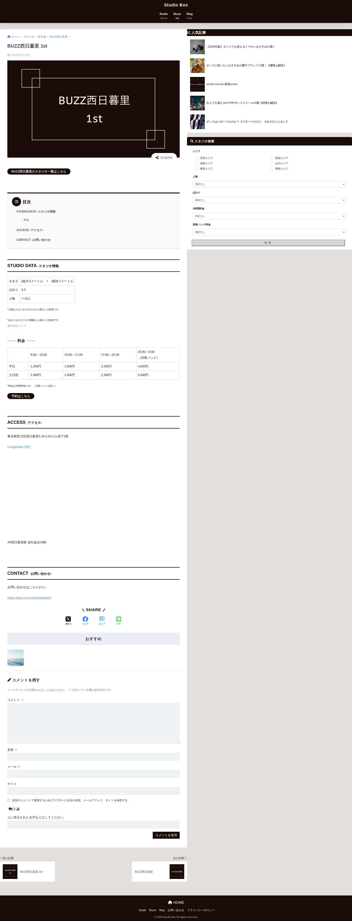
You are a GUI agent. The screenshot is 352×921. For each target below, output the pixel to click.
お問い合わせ (176, 910)
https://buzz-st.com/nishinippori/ (29, 598)
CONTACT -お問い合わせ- (33, 239)
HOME (178, 902)
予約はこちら (20, 396)
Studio (164, 15)
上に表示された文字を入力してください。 (37, 817)
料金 (26, 219)
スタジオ (28, 36)
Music (177, 15)
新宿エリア (281, 158)
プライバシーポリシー (201, 910)
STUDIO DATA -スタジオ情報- (36, 211)
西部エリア (281, 168)
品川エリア (281, 163)
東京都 (42, 36)
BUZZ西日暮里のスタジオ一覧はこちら (38, 171)
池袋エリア (206, 163)
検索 (268, 242)
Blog (190, 15)
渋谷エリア (206, 158)
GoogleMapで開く (19, 447)
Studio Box (176, 5)
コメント (15, 700)
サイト (12, 784)
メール (14, 767)
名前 (12, 749)
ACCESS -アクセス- (29, 230)
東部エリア (206, 168)
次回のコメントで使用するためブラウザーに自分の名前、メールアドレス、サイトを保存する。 (71, 800)
